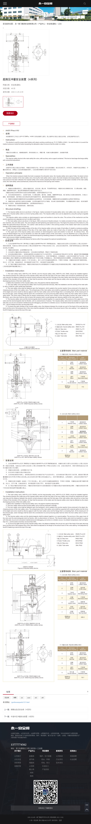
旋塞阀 (31, 756)
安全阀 (7, 698)
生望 (60, 820)
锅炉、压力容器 (45, 756)
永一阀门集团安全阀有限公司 (25, 24)
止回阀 (31, 766)
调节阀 (31, 759)
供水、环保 (45, 759)
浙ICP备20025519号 (45, 820)
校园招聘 (73, 756)
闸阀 (31, 773)
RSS (58, 817)
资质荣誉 (17, 763)
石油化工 (45, 766)
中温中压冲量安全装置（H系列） (23, 716)
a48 (42, 698)
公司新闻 (59, 756)
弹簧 (15, 698)
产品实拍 (45, 769)
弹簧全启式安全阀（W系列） (21, 709)
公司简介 (17, 756)
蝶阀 (31, 776)
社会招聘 (73, 759)
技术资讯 (59, 763)
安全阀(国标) (51, 24)
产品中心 (41, 24)
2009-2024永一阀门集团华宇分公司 (38, 817)
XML (62, 817)
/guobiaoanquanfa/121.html (20, 702)
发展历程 (17, 766)
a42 (36, 698)
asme (28, 698)
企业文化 (17, 759)
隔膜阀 (31, 763)
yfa (22, 698)
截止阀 (31, 769)
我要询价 (10, 113)
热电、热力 (45, 763)
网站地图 (53, 817)
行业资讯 (59, 759)
